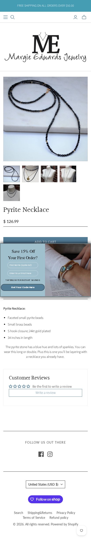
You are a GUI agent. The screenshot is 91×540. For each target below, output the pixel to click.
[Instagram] (50, 454)
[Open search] (12, 17)
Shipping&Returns (40, 513)
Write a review (46, 392)
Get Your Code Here (22, 287)
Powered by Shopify (64, 524)
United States (43, 484)
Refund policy (58, 517)
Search (18, 513)
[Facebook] (41, 454)
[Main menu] (5, 17)
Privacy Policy (66, 513)
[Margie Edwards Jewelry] (45, 46)
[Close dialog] (88, 246)
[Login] (75, 17)
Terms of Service (34, 517)
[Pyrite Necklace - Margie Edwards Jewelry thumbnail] (11, 174)
